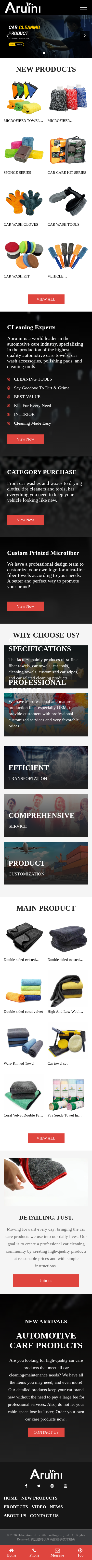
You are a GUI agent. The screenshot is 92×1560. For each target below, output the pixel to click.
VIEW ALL (46, 299)
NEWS (56, 1506)
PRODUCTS (16, 1506)
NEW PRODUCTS (39, 1498)
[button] (44, 53)
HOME (11, 1498)
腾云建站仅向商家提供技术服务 (53, 1539)
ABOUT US (15, 1515)
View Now (25, 439)
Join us (46, 1280)
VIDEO (39, 1506)
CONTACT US (46, 1432)
